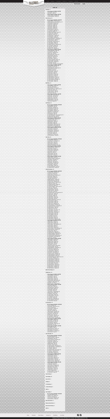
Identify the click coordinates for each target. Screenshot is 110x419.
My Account (77, 3)
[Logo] (34, 6)
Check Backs (58, 1)
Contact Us (65, 1)
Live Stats (76, 1)
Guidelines (71, 1)
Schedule (52, 1)
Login (83, 3)
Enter (48, 1)
